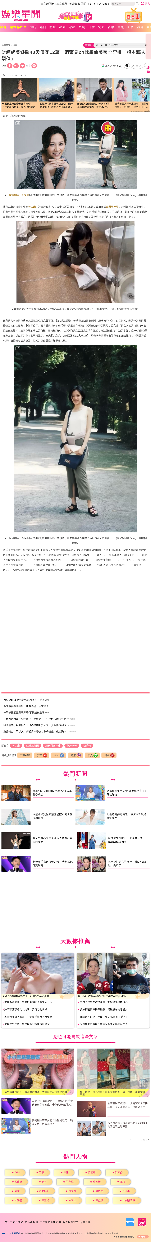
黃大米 (32, 206)
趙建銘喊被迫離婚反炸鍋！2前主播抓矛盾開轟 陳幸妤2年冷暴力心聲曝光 (93, 105)
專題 (121, 27)
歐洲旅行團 (112, 206)
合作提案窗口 (71, 1222)
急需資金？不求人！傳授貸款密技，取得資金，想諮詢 (34, 731)
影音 (130, 27)
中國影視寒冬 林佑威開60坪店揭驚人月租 (28, 1002)
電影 (101, 27)
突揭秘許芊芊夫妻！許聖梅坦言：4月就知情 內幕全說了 (52, 1122)
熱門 (43, 27)
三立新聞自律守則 (50, 1222)
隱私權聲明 (31, 1222)
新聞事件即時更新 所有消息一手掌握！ (26, 706)
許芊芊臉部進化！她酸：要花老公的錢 (25, 1009)
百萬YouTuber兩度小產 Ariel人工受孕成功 (27, 700)
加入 (56, 755)
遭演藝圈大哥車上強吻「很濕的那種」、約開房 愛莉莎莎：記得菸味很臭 (131, 105)
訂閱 (39, 755)
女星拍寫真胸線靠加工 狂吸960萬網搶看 (26, 996)
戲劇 (82, 27)
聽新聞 (88, 45)
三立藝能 (62, 3)
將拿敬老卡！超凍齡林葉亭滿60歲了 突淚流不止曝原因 (128, 1125)
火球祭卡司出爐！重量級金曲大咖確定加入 (104, 1024)
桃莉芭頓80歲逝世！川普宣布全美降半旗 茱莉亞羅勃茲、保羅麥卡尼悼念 (127, 1105)
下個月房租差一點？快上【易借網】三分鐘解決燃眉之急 (35, 719)
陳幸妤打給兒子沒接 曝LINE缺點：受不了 (104, 1016)
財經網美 (14, 195)
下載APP (25, 755)
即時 (33, 27)
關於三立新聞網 (14, 1222)
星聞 (62, 27)
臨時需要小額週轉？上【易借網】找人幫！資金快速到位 (35, 725)
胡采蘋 (25, 195)
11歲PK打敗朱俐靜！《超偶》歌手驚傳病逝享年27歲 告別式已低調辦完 (52, 1102)
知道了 (144, 1237)
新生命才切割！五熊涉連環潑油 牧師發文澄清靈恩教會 (35, 1092)
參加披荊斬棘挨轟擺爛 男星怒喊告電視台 (104, 1009)
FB (90, 3)
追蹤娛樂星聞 (77, 3)
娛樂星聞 (5, 45)
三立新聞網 (48, 3)
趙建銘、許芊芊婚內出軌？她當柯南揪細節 (102, 996)
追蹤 (73, 755)
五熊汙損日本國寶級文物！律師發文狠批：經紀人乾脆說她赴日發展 (56, 105)
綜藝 (72, 27)
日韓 (91, 27)
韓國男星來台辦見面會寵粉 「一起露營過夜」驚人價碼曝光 (18, 105)
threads (104, 3)
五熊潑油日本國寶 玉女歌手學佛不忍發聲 (28, 1016)
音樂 (111, 27)
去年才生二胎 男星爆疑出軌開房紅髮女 (27, 1024)
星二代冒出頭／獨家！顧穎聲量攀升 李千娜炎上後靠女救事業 (112, 1093)
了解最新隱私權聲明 (125, 1237)
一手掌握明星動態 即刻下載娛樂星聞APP (26, 712)
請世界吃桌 (18, 27)
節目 (140, 27)
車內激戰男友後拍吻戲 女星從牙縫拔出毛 (104, 1002)
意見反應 (85, 1222)
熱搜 (52, 27)
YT (95, 3)
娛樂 (15, 45)
